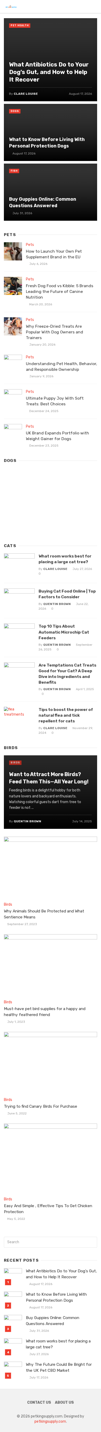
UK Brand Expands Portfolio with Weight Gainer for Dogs (57, 436)
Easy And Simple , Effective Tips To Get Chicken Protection (48, 1209)
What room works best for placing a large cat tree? (65, 559)
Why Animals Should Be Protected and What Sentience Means (44, 914)
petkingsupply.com (50, 1421)
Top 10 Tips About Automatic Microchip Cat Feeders (64, 632)
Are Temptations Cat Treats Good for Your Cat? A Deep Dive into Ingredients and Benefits (67, 674)
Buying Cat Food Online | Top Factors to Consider (67, 594)
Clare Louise (26, 94)
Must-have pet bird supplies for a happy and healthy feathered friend (44, 1011)
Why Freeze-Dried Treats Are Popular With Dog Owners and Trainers (54, 332)
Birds (15, 762)
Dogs (15, 111)
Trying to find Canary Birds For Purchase (40, 1106)
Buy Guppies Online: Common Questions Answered (42, 202)
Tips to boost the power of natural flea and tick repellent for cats (66, 715)
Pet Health (20, 25)
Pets (30, 245)
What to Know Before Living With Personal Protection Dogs (47, 143)
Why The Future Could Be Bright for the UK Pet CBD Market (59, 1367)
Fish (14, 171)
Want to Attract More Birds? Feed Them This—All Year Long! (49, 778)
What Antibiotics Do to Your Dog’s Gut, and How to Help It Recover (49, 72)
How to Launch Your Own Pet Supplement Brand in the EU (54, 254)
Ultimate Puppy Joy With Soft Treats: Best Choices (55, 401)
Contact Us (39, 1402)
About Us (64, 1402)
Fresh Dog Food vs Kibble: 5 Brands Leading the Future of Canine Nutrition (59, 291)
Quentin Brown (57, 604)
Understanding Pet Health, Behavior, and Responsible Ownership (61, 366)
